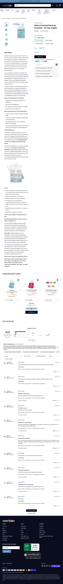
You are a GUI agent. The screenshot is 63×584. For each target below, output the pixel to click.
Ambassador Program (7, 536)
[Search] (52, 5)
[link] (38, 36)
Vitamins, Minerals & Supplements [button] (46, 11)
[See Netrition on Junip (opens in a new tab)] (34, 513)
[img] (6, 24)
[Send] (57, 65)
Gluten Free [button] (28, 10)
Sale (22, 534)
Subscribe (6, 551)
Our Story (4, 526)
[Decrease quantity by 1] (41, 52)
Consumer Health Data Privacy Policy (46, 537)
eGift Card (4, 538)
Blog (3, 528)
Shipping (41, 526)
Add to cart (40, 56)
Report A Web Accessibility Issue (33, 558)
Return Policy (42, 532)
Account (41, 528)
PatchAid (36, 31)
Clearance (54, 10)
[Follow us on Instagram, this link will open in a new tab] (45, 566)
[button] (57, 5)
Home (3, 18)
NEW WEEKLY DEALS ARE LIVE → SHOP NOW (30, 1)
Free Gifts (4, 540)
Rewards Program (25, 538)
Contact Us (41, 530)
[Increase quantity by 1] (48, 52)
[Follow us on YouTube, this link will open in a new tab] (49, 566)
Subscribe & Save (25, 536)
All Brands (23, 526)
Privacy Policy (5, 572)
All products (8, 18)
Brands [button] (2, 10)
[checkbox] (12, 359)
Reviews (4, 532)
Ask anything (32, 340)
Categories (7, 10)
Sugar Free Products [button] (39, 11)
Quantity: (36, 52)
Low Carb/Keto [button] (17, 10)
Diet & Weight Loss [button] (23, 11)
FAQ (3, 534)
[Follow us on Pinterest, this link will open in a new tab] (47, 566)
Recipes (4, 530)
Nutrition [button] (33, 10)
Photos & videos (8, 359)
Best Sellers (23, 528)
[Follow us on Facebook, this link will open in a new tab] (42, 566)
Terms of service (11, 572)
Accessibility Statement (19, 572)
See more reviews (31, 510)
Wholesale (41, 534)
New (12, 10)
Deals (22, 532)
